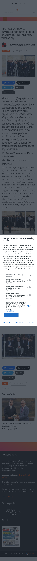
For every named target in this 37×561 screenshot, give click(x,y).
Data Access (18, 322)
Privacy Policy (30, 322)
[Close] (33, 239)
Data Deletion (6, 322)
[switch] (29, 280)
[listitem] (18, 275)
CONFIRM (11, 314)
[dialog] (18, 280)
